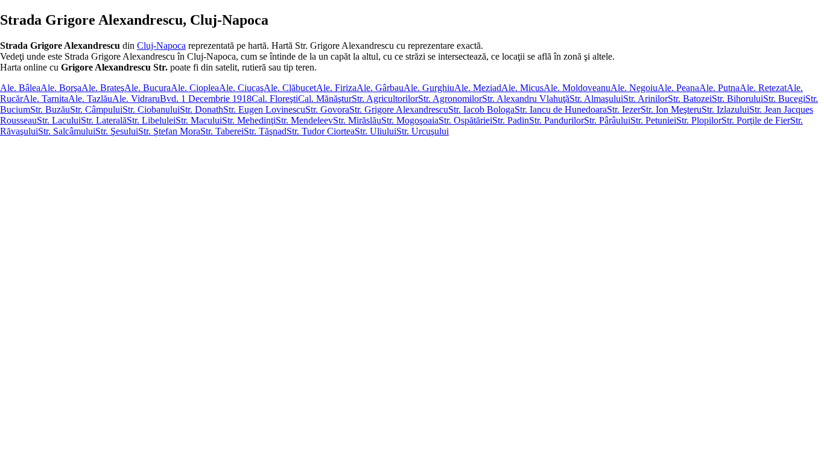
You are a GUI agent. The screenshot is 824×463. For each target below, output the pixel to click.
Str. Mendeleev (304, 120)
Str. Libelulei (151, 120)
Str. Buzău (50, 109)
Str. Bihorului (737, 98)
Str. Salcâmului (66, 131)
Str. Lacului (59, 120)
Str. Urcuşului (422, 131)
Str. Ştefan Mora (169, 131)
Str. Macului (199, 120)
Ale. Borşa (60, 88)
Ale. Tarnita (45, 98)
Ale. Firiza (336, 88)
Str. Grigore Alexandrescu (398, 109)
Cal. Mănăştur (325, 98)
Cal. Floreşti (275, 98)
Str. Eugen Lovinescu (264, 109)
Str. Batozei (690, 98)
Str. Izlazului (725, 109)
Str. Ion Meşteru (671, 109)
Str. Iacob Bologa (481, 109)
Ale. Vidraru (136, 98)
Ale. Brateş (102, 88)
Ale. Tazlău (90, 98)
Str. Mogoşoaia (410, 120)
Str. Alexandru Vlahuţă (525, 98)
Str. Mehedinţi (249, 120)
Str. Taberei (222, 131)
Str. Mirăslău (357, 120)
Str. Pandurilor (556, 120)
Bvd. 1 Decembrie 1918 (206, 98)
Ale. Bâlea (20, 88)
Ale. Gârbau (380, 88)
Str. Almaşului (596, 98)
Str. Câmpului (96, 109)
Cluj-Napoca (161, 45)
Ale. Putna (719, 88)
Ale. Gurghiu (429, 88)
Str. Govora (327, 109)
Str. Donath (201, 109)
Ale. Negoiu (634, 88)
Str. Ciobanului (151, 109)
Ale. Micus (522, 88)
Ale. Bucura (147, 88)
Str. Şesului (116, 131)
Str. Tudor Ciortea (321, 131)
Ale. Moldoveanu (577, 88)
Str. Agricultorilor (385, 98)
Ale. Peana (678, 88)
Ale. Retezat (763, 88)
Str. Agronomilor (450, 98)
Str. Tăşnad (265, 131)
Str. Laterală (104, 120)
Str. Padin (510, 120)
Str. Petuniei (653, 120)
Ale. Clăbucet (290, 88)
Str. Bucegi (784, 98)
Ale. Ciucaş (241, 88)
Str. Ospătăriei (465, 120)
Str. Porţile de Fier (755, 120)
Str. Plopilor (698, 120)
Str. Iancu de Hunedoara (561, 109)
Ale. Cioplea (195, 88)
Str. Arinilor (645, 98)
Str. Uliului (375, 131)
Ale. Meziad (477, 88)
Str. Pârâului (607, 120)
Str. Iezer (624, 109)
